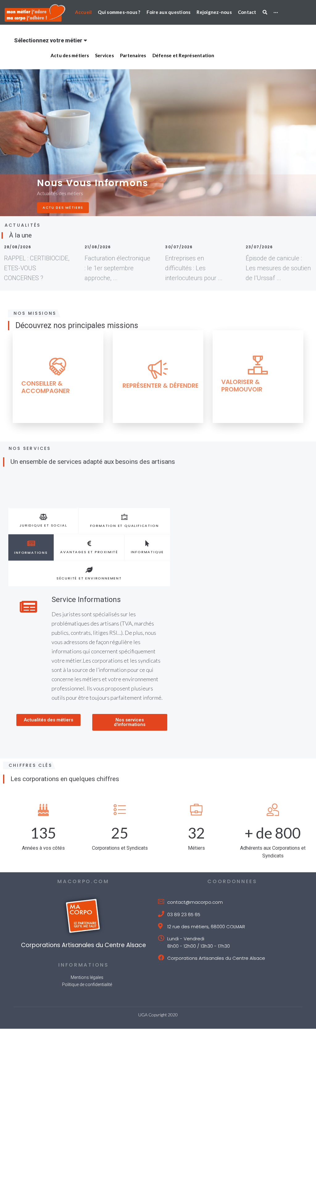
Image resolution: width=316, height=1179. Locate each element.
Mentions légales (87, 941)
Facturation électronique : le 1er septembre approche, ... (117, 268)
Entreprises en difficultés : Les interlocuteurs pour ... (193, 268)
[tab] (43, 521)
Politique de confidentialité (87, 948)
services (53, 207)
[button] (48, 688)
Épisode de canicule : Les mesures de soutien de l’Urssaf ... (278, 268)
